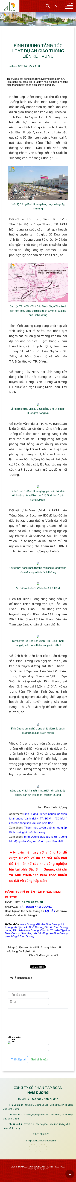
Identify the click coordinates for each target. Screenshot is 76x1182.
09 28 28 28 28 (32, 902)
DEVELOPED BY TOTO (38, 1169)
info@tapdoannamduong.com (41, 1140)
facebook (33, 1148)
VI (56, 6)
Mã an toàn (14, 1037)
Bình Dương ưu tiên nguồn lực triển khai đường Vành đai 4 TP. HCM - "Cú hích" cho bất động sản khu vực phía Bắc (38, 818)
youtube (43, 1148)
